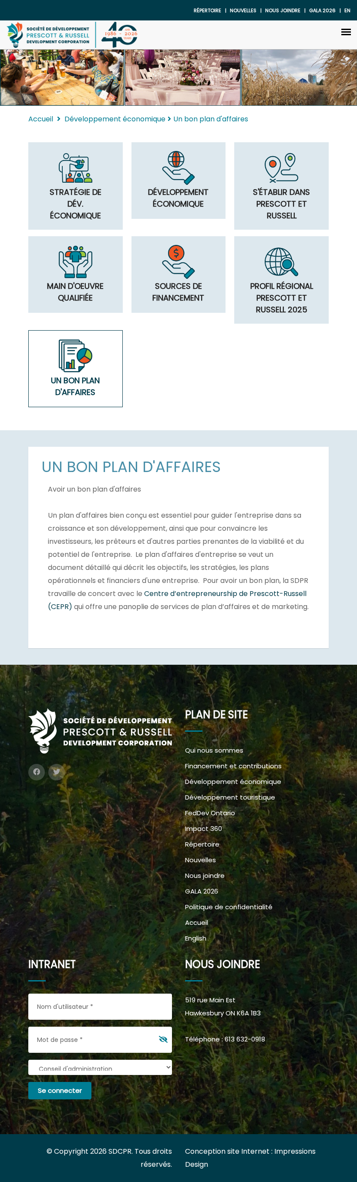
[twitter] (56, 772)
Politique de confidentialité (229, 906)
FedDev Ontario (210, 812)
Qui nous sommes (214, 750)
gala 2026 (322, 10)
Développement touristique (230, 797)
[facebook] (36, 772)
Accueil (40, 119)
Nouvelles (243, 10)
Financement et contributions (233, 765)
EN (347, 10)
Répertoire (207, 10)
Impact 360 (203, 828)
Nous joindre (282, 10)
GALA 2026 (201, 891)
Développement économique (233, 781)
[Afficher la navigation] (346, 31)
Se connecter (60, 1090)
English (195, 938)
